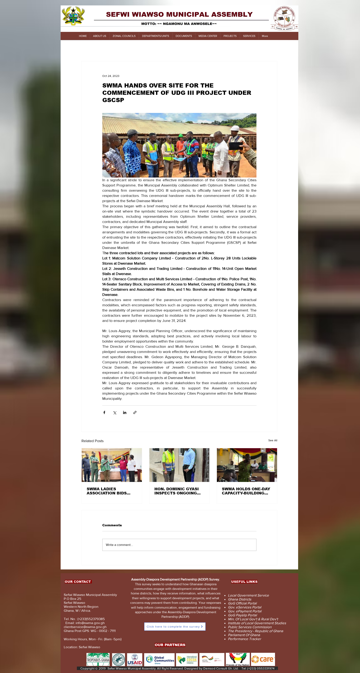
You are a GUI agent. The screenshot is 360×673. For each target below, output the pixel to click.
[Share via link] (135, 412)
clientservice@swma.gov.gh (85, 627)
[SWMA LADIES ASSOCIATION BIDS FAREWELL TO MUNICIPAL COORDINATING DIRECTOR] (112, 465)
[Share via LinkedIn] (125, 412)
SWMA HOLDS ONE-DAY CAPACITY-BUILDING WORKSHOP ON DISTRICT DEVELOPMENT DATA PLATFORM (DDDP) (246, 491)
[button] (99, 36)
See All (272, 440)
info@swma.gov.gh (90, 623)
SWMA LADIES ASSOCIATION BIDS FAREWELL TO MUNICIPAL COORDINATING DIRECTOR (107, 491)
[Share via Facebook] (104, 412)
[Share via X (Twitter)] (114, 412)
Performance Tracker (244, 639)
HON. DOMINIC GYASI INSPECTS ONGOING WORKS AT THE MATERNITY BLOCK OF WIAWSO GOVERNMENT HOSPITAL (178, 491)
